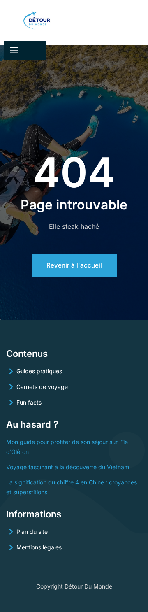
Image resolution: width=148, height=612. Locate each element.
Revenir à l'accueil (74, 265)
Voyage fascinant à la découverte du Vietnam (67, 466)
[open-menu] (13, 50)
